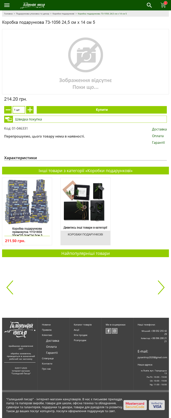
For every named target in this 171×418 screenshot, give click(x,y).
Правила (47, 329)
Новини (46, 324)
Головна (8, 13)
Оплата (158, 136)
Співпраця (48, 358)
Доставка (159, 129)
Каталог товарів (83, 324)
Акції (76, 329)
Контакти (47, 363)
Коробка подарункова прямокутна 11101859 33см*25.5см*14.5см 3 (27, 231)
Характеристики (20, 157)
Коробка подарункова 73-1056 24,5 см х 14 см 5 (102, 13)
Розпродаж (80, 340)
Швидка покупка (28, 119)
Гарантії (158, 142)
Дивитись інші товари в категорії (85, 227)
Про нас (46, 368)
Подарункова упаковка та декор (32, 13)
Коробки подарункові (63, 13)
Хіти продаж (80, 335)
